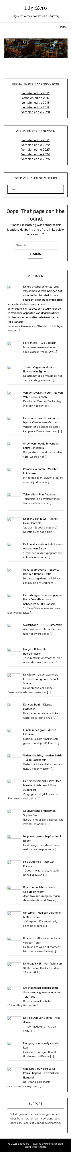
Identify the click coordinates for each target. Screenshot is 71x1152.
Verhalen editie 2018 (35, 102)
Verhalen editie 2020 (35, 112)
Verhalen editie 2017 (36, 98)
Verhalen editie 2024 (35, 154)
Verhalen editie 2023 (35, 149)
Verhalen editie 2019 (35, 107)
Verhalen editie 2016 (35, 93)
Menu (64, 27)
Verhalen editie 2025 (35, 159)
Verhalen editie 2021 (35, 140)
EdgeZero (35, 7)
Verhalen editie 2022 (35, 145)
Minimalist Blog (54, 1143)
